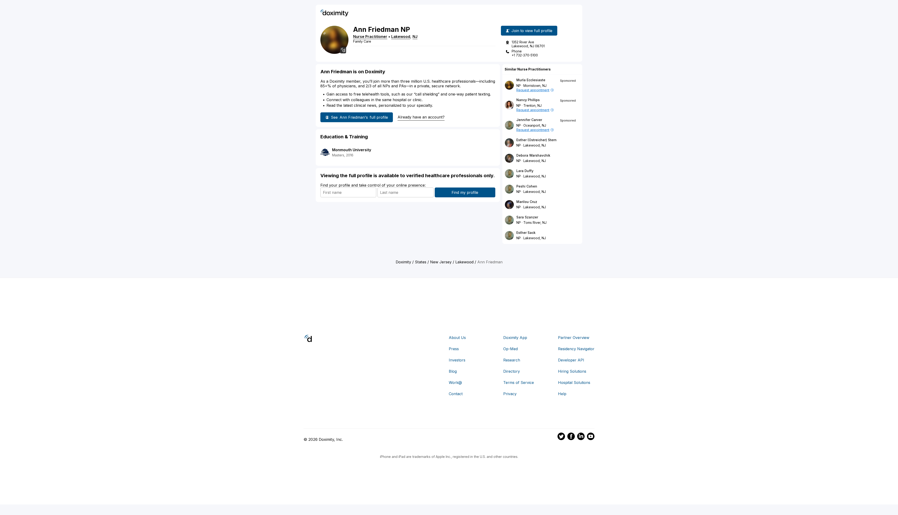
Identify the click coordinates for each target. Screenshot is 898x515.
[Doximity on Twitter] (561, 437)
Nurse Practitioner (370, 36)
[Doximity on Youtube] (590, 437)
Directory (511, 371)
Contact (456, 393)
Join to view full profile (531, 30)
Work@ (455, 382)
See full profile (359, 117)
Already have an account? (421, 117)
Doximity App (515, 337)
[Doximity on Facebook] (571, 437)
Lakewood (400, 36)
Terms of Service (518, 382)
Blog (453, 371)
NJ (415, 36)
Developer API (571, 360)
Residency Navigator (576, 348)
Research (511, 360)
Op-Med (510, 348)
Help (562, 393)
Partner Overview (573, 337)
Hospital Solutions (574, 382)
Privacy (510, 393)
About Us (457, 337)
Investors (457, 360)
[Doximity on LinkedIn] (581, 437)
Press (454, 348)
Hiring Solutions (572, 371)
